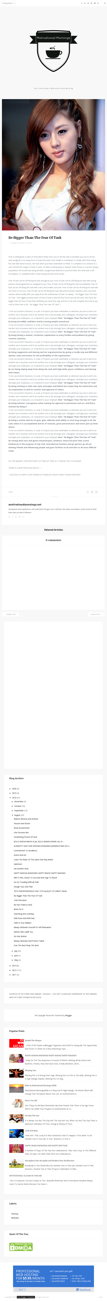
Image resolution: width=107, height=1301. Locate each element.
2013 (14, 970)
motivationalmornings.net (24, 504)
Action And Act (20, 855)
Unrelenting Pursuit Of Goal (25, 837)
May (16, 960)
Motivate (15, 1218)
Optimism (18, 864)
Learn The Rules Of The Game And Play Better (33, 859)
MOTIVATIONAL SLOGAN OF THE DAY (25, 1176)
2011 (14, 974)
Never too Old (31, 1101)
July (16, 951)
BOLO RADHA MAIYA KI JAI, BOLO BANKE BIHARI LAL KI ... (39, 841)
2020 (14, 788)
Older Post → (96, 614)
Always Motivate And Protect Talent (29, 941)
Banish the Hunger (33, 1040)
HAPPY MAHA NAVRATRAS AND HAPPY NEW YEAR (46, 1146)
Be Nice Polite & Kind (23, 905)
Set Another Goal (21, 868)
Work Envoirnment (21, 828)
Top (100, 1297)
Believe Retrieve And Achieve (26, 819)
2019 (14, 793)
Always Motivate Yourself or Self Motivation (32, 927)
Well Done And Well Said (24, 918)
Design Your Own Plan (23, 886)
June (16, 955)
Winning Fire (30, 1070)
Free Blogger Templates (25, 1297)
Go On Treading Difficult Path (26, 882)
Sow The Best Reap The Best (26, 945)
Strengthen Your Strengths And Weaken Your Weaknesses (49, 1161)
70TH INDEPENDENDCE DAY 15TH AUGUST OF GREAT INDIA (40, 891)
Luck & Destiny (31, 1131)
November (19, 801)
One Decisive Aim (21, 832)
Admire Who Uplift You (23, 932)
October (18, 806)
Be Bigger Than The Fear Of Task (28, 895)
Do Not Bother (20, 936)
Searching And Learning (24, 914)
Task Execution (20, 900)
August (17, 815)
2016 (14, 797)
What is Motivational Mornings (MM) (40, 1085)
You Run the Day (32, 1116)
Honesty (14, 1213)
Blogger (68, 1015)
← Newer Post (10, 614)
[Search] (104, 3)
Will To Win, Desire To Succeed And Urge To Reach (35, 877)
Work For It (18, 909)
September (19, 810)
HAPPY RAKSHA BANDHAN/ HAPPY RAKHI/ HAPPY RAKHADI (40, 873)
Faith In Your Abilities (22, 923)
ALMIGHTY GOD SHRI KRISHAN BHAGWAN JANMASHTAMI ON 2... (42, 846)
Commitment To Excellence (25, 850)
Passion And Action (22, 823)
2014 (14, 965)
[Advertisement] (28, 694)
